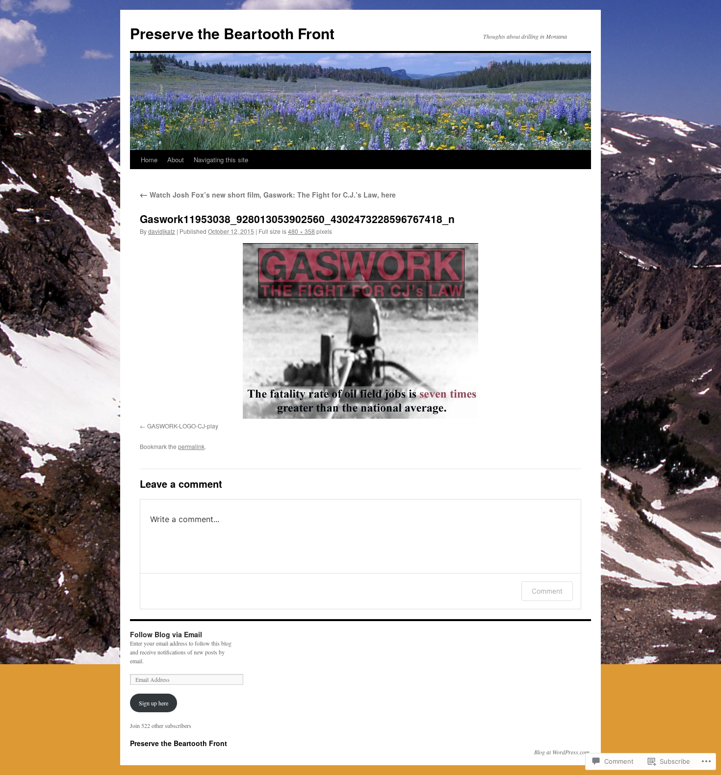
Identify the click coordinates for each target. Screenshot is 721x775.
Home (149, 159)
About (175, 159)
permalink (191, 446)
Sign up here (153, 703)
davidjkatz (161, 231)
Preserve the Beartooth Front (232, 33)
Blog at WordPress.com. (562, 752)
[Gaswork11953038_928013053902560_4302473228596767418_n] (360, 331)
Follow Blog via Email (166, 634)
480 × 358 (301, 231)
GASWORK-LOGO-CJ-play (182, 426)
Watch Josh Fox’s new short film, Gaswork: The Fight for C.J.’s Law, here (268, 195)
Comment (547, 591)
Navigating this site (221, 159)
